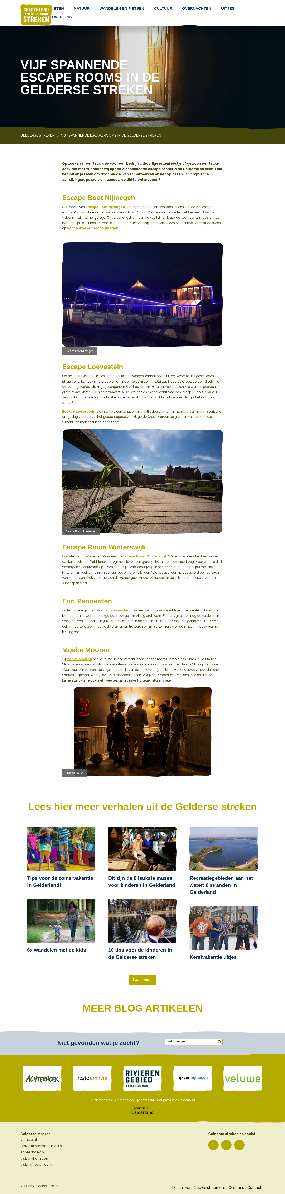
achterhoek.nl (32, 1152)
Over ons (62, 17)
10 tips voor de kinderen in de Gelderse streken (140, 953)
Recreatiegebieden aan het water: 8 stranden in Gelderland (221, 885)
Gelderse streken (37, 135)
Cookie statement (209, 1187)
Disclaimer (181, 1187)
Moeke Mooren (79, 659)
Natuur (82, 8)
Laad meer (142, 980)
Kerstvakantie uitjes (213, 957)
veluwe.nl (28, 1139)
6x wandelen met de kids (56, 950)
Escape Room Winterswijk (145, 556)
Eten (59, 8)
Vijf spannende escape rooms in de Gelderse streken (111, 135)
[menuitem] (60, 8)
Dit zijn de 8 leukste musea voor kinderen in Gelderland (141, 881)
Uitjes (227, 8)
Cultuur (163, 8)
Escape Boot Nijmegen (105, 207)
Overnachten (196, 8)
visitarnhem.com (34, 1158)
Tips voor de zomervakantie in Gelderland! (60, 881)
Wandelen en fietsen (122, 8)
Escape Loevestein (78, 411)
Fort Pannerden (116, 610)
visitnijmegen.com (36, 1164)
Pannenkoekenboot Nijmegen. (93, 228)
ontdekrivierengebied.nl (41, 1146)
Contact (254, 1187)
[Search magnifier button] (219, 1042)
